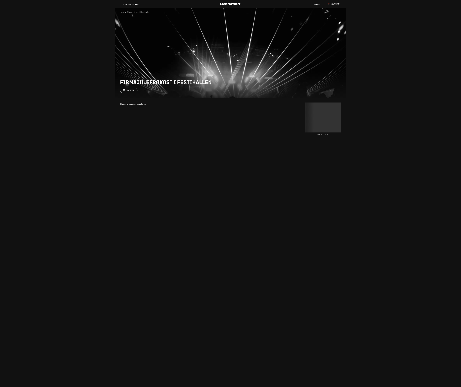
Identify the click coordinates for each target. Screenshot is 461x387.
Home (122, 12)
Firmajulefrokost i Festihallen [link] (138, 12)
